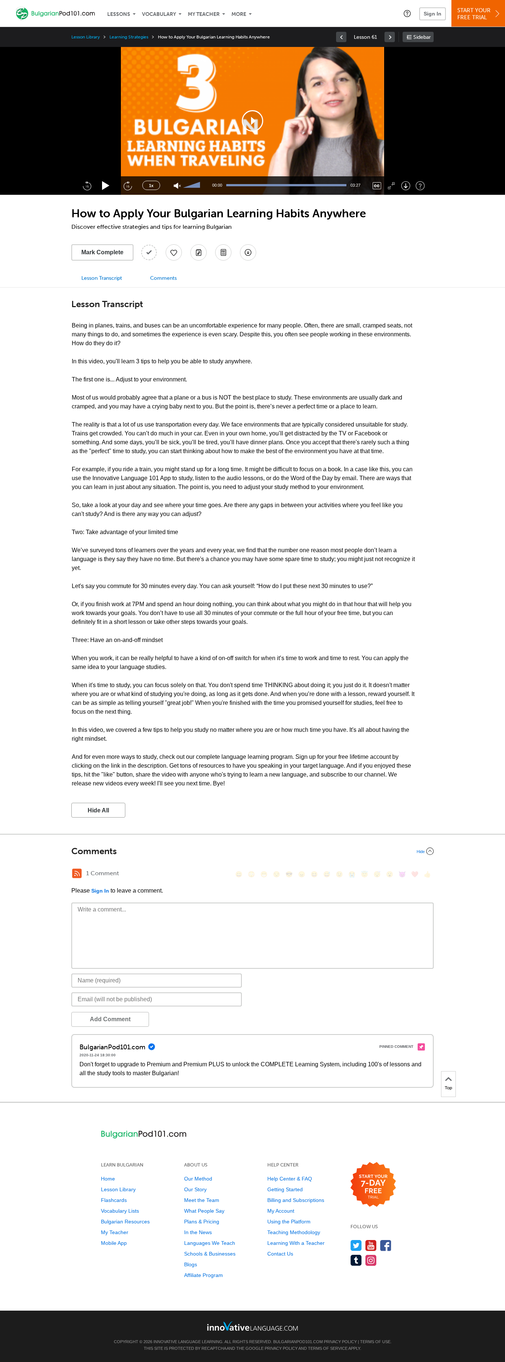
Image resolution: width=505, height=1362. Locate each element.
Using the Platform (289, 1222)
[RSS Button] (76, 873)
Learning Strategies (128, 37)
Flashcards (114, 1200)
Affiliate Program (203, 1275)
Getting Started (285, 1189)
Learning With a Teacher (296, 1243)
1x (151, 185)
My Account (280, 1211)
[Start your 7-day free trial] (373, 1185)
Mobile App (114, 1243)
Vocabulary (159, 14)
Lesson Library (85, 37)
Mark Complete (102, 252)
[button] (407, 13)
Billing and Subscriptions (295, 1200)
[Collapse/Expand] (252, 851)
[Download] (405, 185)
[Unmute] (177, 185)
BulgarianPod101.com (298, 1341)
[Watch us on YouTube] (371, 1245)
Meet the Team (201, 1200)
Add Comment (110, 1019)
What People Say (204, 1211)
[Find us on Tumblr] (356, 1260)
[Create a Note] (198, 252)
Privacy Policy (340, 1341)
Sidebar (422, 37)
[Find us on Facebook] (386, 1245)
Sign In (432, 14)
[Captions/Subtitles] (377, 185)
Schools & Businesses (209, 1254)
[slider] (192, 185)
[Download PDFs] (223, 252)
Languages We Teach (209, 1243)
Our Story (195, 1189)
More (238, 14)
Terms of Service (328, 1348)
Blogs (190, 1264)
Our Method (198, 1179)
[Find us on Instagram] (371, 1260)
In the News (198, 1232)
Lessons (118, 14)
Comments (163, 278)
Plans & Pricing (201, 1222)
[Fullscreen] (391, 185)
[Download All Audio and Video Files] (248, 252)
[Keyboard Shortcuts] (420, 185)
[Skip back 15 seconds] (87, 185)
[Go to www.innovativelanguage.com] (252, 1326)
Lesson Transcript (101, 278)
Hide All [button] (98, 810)
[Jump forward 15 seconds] (127, 185)
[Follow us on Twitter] (356, 1245)
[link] (341, 37)
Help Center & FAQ (289, 1179)
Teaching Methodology (293, 1232)
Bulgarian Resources (125, 1222)
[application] (252, 121)
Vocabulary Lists (120, 1211)
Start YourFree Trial (474, 14)
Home (108, 1179)
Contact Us (280, 1254)
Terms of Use (375, 1341)
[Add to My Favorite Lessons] (174, 252)
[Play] (106, 185)
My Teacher (204, 14)
